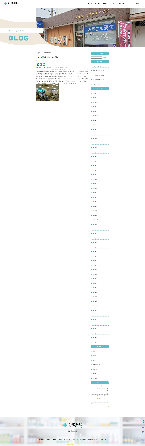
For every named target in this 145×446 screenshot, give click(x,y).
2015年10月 (95, 287)
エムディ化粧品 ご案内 (98, 79)
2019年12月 (95, 197)
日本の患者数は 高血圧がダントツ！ (101, 75)
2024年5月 (95, 106)
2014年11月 (95, 333)
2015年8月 (95, 292)
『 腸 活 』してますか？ (98, 84)
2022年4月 (95, 165)
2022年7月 (95, 152)
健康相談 (105, 4)
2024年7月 (95, 97)
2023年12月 (95, 115)
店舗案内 (98, 4)
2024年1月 (95, 111)
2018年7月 (95, 210)
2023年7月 (95, 129)
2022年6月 (95, 156)
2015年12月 (95, 278)
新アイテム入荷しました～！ (99, 70)
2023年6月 (95, 133)
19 (97, 398)
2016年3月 (95, 269)
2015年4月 (95, 310)
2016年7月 (95, 260)
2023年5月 (95, 138)
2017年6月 (95, 238)
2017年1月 (95, 256)
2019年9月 (95, 201)
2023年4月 (95, 143)
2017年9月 (95, 224)
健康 (94, 360)
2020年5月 (95, 183)
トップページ (89, 4)
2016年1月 (95, 274)
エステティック (96, 364)
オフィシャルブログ (136, 4)
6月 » (108, 406)
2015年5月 (95, 305)
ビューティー (113, 4)
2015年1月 (95, 324)
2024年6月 (95, 102)
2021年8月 (95, 170)
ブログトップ (100, 53)
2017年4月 (95, 247)
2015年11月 (95, 283)
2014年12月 (95, 328)
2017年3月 (95, 251)
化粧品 (94, 355)
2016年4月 (95, 265)
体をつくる (61, 439)
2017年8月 (95, 229)
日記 (94, 351)
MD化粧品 (95, 378)
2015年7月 (95, 296)
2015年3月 (95, 315)
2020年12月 (95, 179)
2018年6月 (95, 215)
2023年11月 (95, 120)
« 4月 (92, 406)
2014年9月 (95, 342)
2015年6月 (95, 301)
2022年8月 (95, 147)
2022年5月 (95, 161)
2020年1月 (95, 192)
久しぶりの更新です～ (98, 66)
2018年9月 (95, 206)
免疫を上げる (75, 439)
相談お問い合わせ (123, 4)
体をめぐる (68, 439)
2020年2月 (95, 188)
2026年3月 (95, 93)
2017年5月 (95, 242)
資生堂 (94, 373)
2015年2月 (95, 319)
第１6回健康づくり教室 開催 (48, 57)
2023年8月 (95, 124)
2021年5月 (95, 174)
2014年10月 (95, 337)
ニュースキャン (96, 369)
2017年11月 (95, 219)
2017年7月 (95, 233)
